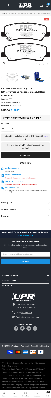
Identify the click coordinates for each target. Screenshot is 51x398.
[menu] (2, 5)
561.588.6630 (26, 312)
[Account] (41, 5)
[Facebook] (16, 328)
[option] (25, 41)
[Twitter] (35, 328)
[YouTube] (28, 328)
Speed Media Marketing (40, 346)
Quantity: (5, 124)
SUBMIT (25, 261)
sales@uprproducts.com (30, 317)
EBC (10, 99)
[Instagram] (22, 328)
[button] (43, 64)
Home (3, 13)
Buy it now (25, 163)
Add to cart (25, 155)
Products (11, 13)
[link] (14, 394)
